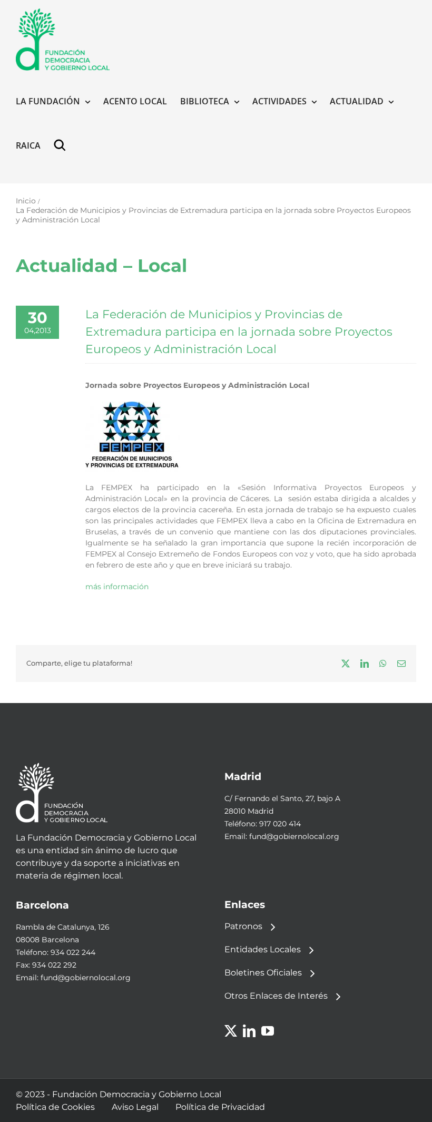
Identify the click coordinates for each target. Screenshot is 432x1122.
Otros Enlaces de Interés (276, 996)
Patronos (243, 926)
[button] (62, 145)
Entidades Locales (262, 949)
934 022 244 (73, 952)
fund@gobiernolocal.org (294, 836)
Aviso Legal (135, 1107)
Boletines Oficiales (263, 973)
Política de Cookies (55, 1107)
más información (117, 586)
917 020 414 (280, 823)
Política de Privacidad (220, 1107)
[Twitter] (230, 1031)
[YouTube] (267, 1031)
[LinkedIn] (249, 1031)
